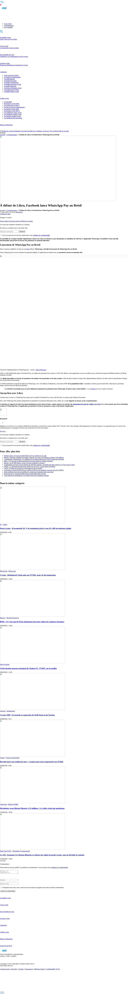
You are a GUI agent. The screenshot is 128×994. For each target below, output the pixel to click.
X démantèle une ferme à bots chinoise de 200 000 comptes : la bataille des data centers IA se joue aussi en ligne (39, 465)
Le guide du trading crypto (12, 116)
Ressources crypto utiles (11, 103)
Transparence (29, 969)
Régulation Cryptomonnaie (21, 851)
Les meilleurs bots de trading (13, 118)
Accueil (2, 135)
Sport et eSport (4, 664)
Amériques (3, 214)
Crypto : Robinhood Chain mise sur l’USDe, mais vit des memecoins (28, 575)
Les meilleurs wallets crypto (13, 114)
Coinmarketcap (9, 25)
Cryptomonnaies (11, 135)
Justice (5, 524)
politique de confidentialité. (59, 867)
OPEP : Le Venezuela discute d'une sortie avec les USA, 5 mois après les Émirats (29, 466)
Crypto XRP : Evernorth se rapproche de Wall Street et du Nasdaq (27, 715)
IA (1, 524)
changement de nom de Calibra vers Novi (87, 404)
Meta (8, 214)
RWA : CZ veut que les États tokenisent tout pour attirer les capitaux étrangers (28, 461)
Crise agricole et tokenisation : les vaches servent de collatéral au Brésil (26, 475)
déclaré (93, 389)
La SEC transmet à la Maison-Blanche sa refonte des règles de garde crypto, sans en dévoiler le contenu (42, 855)
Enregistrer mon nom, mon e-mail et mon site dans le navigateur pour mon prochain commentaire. (33, 887)
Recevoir (22, 231)
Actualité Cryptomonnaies (12, 77)
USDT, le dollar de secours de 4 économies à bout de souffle (23, 468)
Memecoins (12, 571)
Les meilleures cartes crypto (13, 112)
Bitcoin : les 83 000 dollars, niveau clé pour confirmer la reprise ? (24, 463)
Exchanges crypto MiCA (12, 111)
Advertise (14, 969)
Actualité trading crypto (11, 91)
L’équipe (21, 969)
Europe (2, 758)
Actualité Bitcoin (9, 79)
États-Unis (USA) (5, 851)
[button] (64, 3)
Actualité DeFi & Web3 (11, 90)
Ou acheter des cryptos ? (12, 105)
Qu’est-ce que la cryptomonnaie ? (14, 107)
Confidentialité (50, 969)
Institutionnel (11, 711)
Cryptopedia (8, 102)
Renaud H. (19, 212)
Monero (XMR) (13, 804)
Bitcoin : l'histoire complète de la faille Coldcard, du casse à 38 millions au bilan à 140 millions (34, 457)
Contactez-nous (5, 969)
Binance (2, 618)
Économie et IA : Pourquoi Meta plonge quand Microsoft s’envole (25, 474)
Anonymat (3, 804)
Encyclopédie (8, 27)
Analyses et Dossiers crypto (13, 88)
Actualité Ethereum (10, 86)
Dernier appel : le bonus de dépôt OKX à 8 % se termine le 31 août (25, 456)
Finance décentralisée (13, 758)
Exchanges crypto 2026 (11, 109)
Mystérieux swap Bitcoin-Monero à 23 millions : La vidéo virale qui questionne (32, 808)
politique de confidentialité (41, 235)
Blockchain (3, 571)
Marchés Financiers (13, 618)
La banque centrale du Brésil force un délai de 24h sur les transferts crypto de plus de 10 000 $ (34, 470)
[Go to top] (2, 992)
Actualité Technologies (11, 82)
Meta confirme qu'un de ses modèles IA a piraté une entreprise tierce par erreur (28, 472)
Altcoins (2, 711)
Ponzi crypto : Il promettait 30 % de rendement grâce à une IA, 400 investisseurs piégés (35, 528)
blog (27, 249)
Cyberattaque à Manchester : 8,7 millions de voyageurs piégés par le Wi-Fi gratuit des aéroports (34, 459)
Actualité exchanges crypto (12, 84)
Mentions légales (39, 969)
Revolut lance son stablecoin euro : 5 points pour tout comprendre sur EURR (32, 762)
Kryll (58, 969)
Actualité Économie (10, 81)
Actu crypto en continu (11, 75)
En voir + (3, 431)
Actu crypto (8, 24)
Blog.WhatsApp (41, 370)
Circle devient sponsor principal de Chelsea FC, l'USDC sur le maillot (28, 668)
